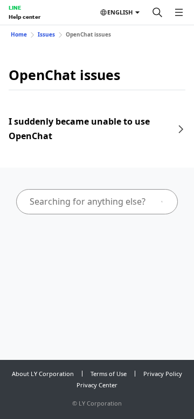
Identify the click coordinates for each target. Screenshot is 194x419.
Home (19, 34)
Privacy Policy (162, 374)
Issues (46, 34)
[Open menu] (179, 12)
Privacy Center (97, 385)
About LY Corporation (43, 374)
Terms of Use (109, 374)
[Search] (157, 12)
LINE (15, 7)
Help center (24, 16)
